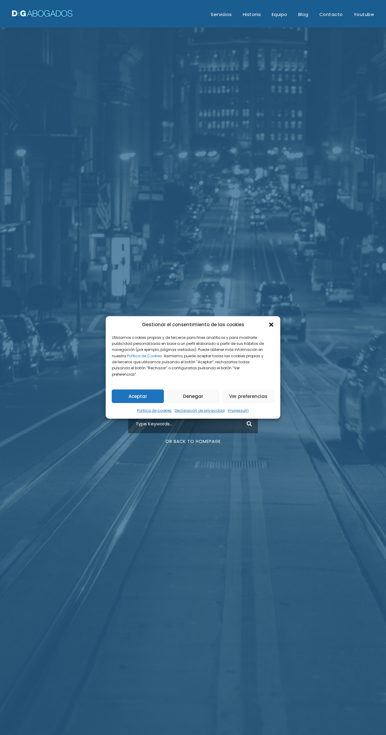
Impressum (238, 410)
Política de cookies (154, 410)
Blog (303, 14)
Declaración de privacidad (200, 410)
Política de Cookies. (145, 355)
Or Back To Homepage (193, 441)
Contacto (331, 14)
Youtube (364, 14)
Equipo (279, 14)
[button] (271, 325)
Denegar (193, 396)
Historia (252, 14)
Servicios (221, 14)
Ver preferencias (248, 396)
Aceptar (137, 396)
